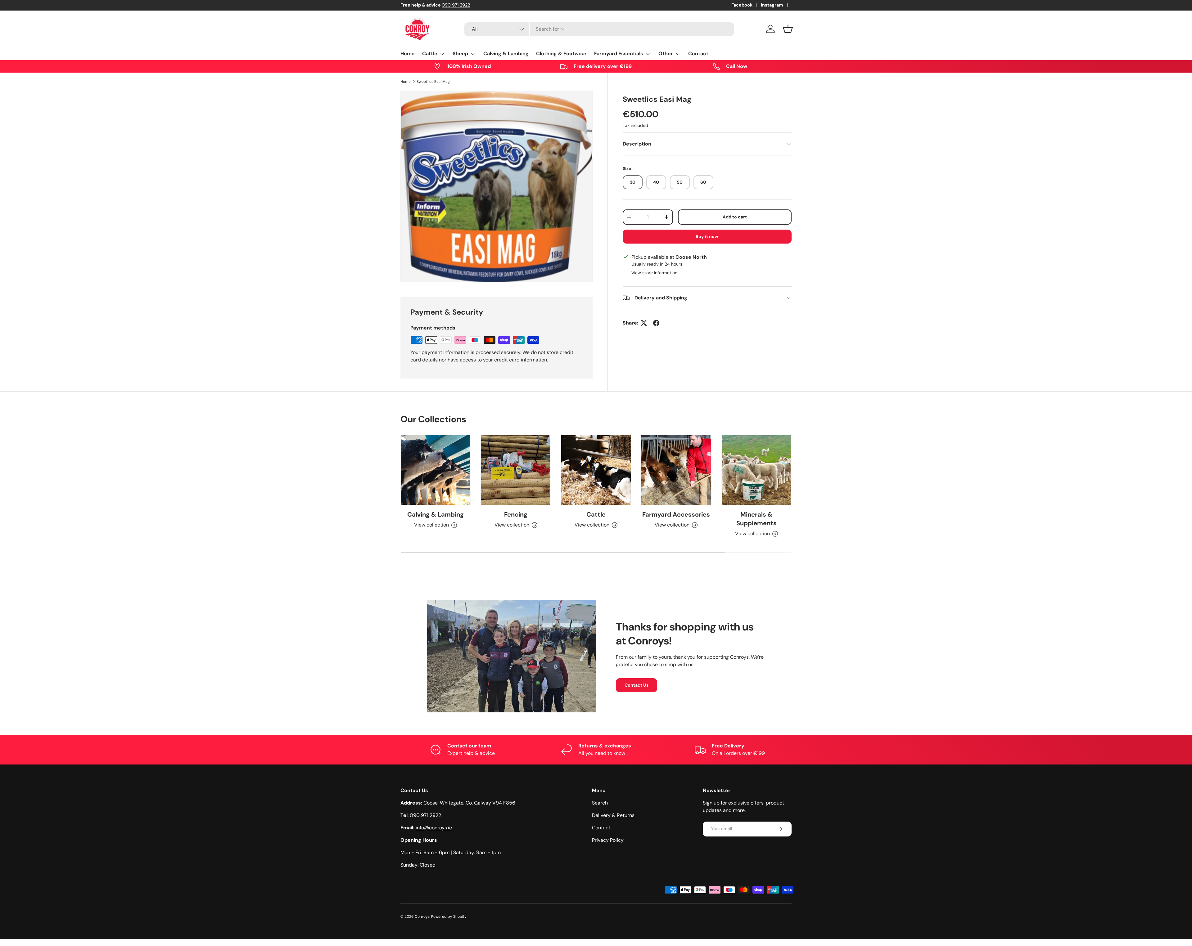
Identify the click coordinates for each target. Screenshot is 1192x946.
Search (600, 803)
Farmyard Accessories (676, 515)
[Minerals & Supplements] (756, 470)
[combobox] (599, 29)
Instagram (772, 5)
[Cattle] (596, 470)
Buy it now (707, 236)
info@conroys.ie (434, 827)
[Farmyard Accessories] (676, 470)
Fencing (515, 515)
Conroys (422, 916)
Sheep (460, 53)
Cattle (429, 53)
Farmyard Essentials (618, 53)
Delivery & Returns (613, 815)
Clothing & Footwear (561, 53)
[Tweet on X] (644, 323)
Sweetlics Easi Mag (433, 81)
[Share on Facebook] (656, 323)
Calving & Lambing (506, 53)
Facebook (741, 5)
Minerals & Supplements (756, 519)
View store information (654, 273)
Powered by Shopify (449, 916)
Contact (698, 53)
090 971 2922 (456, 5)
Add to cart (735, 217)
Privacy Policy (608, 840)
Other (665, 53)
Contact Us (636, 685)
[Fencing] (515, 470)
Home (407, 53)
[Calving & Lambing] (435, 470)
